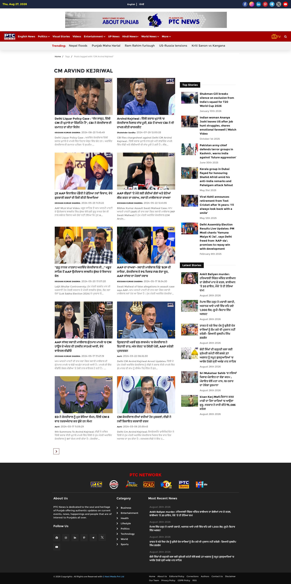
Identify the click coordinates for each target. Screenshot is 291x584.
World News (149, 36)
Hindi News (129, 36)
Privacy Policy (168, 580)
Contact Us (217, 576)
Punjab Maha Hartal (106, 45)
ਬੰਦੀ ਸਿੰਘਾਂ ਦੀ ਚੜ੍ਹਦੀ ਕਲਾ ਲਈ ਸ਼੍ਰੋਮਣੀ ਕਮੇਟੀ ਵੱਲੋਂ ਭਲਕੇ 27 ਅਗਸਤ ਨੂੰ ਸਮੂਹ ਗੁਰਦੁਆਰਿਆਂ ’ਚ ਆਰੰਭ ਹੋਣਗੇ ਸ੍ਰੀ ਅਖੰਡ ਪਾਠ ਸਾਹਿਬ (218, 355)
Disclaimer (230, 576)
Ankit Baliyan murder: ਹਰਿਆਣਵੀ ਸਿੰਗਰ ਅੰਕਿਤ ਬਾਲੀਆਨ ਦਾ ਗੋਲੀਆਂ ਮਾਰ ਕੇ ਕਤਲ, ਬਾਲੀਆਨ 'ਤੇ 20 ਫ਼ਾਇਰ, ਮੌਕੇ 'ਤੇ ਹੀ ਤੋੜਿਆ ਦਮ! (218, 282)
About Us (162, 576)
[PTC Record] (114, 484)
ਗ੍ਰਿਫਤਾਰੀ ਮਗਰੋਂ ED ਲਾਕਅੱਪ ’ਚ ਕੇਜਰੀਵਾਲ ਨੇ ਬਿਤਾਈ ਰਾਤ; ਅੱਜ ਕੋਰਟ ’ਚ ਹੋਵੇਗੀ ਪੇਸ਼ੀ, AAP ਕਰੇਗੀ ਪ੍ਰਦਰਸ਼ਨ (145, 346)
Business (126, 507)
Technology (128, 533)
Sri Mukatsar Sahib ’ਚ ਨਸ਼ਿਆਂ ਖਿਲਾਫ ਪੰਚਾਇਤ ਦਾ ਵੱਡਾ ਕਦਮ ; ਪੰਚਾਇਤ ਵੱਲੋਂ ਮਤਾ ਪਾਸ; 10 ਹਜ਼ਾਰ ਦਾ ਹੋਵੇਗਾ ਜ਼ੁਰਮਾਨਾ (218, 379)
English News (26, 36)
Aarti (119, 356)
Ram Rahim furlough (140, 45)
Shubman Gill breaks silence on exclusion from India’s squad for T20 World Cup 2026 (217, 100)
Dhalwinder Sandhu (126, 132)
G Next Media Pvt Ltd (113, 576)
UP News (114, 36)
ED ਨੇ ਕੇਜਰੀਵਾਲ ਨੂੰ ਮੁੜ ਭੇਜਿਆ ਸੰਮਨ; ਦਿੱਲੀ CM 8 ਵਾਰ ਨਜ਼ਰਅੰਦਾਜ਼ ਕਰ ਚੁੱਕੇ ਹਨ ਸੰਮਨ (82, 419)
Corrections (193, 576)
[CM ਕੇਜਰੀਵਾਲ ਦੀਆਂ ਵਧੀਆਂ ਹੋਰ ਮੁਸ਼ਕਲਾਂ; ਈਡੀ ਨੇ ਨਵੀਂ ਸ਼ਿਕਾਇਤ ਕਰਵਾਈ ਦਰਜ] (146, 394)
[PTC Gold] (149, 484)
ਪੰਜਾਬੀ (141, 4)
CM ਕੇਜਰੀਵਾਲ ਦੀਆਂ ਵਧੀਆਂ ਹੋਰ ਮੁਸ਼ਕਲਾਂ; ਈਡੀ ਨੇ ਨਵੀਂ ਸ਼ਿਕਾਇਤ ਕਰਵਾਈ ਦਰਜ (144, 419)
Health (125, 518)
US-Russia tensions (173, 45)
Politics (43, 36)
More (165, 36)
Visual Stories (61, 36)
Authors (205, 576)
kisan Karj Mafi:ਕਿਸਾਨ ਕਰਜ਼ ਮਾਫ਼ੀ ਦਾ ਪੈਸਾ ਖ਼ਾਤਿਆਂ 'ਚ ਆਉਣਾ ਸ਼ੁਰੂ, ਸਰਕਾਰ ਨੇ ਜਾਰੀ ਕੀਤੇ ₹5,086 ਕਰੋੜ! (218, 403)
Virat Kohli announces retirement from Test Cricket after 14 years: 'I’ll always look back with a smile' (217, 205)
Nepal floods (78, 45)
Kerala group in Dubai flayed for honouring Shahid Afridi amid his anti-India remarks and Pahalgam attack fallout (216, 177)
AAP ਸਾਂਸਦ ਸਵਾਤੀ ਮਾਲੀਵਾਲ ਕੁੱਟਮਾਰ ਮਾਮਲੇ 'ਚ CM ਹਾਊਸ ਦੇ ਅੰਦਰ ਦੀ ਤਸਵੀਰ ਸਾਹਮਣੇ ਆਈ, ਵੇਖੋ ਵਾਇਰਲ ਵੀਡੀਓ (83, 346)
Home (58, 56)
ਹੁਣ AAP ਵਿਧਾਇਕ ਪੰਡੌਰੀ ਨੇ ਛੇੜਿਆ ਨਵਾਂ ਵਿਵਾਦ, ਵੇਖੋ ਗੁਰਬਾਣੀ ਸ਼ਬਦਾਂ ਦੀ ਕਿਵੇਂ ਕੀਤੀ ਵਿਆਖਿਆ (83, 195)
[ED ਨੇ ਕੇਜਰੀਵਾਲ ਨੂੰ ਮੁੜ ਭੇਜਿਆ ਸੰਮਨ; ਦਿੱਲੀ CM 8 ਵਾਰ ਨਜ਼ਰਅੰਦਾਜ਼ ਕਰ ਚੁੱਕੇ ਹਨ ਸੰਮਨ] (84, 394)
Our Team (154, 580)
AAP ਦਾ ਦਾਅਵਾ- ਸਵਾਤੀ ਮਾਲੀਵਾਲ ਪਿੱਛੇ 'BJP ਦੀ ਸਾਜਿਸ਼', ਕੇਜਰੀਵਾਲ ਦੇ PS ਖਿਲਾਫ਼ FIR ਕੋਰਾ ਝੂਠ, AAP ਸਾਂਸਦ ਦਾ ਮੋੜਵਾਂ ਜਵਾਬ (144, 272)
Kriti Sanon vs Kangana (208, 45)
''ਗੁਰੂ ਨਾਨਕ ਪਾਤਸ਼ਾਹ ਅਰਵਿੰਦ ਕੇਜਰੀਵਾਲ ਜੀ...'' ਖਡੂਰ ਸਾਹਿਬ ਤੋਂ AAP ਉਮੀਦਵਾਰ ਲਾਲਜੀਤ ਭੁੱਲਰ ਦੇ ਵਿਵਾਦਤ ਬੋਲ (83, 272)
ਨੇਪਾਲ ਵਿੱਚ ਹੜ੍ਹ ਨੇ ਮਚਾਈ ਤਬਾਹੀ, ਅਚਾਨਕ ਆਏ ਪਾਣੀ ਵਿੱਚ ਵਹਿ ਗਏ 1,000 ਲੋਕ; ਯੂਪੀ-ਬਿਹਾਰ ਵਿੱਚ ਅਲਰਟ (217, 308)
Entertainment (94, 36)
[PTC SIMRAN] (184, 484)
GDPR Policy (184, 580)
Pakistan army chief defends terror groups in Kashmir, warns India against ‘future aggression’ (218, 151)
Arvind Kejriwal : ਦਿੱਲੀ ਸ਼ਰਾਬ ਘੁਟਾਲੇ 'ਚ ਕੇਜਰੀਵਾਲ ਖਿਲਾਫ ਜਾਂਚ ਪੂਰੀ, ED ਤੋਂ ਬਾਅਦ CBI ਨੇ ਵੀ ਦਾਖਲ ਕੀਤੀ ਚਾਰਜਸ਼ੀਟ (145, 123)
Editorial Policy (176, 576)
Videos (77, 36)
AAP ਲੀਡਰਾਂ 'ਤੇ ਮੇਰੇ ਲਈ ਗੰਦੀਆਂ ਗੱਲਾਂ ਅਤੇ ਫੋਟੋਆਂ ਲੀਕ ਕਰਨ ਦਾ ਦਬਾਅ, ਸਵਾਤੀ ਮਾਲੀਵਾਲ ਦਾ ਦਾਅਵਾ (144, 195)
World (124, 539)
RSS (194, 580)
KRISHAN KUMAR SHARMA (67, 132)
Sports (124, 544)
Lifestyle (126, 523)
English (131, 4)
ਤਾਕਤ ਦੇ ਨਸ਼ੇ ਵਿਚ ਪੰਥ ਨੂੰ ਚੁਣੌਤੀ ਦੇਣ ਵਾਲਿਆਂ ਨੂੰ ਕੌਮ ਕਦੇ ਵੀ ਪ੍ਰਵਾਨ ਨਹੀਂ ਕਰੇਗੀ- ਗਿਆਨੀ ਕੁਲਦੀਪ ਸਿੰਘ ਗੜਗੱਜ (217, 331)
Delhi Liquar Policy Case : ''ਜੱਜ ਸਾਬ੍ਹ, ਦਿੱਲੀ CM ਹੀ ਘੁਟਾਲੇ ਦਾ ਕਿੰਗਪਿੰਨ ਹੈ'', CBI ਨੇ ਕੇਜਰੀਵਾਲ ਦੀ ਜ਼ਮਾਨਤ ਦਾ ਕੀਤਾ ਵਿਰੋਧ (83, 123)
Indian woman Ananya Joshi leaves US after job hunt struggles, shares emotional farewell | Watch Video (218, 125)
